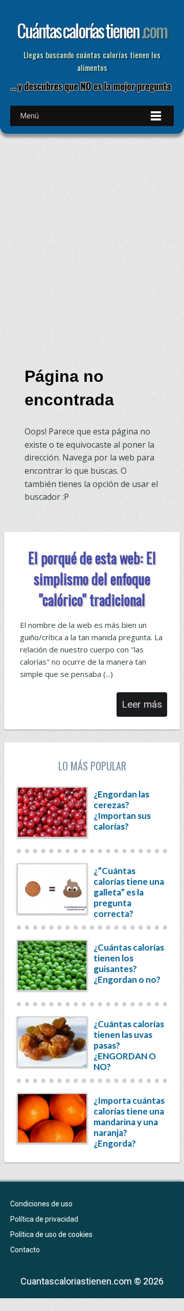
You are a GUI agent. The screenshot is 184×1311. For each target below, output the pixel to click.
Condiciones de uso (41, 1204)
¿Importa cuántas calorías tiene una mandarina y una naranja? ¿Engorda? (129, 1122)
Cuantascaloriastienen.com (76, 1281)
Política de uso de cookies (51, 1234)
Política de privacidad (44, 1219)
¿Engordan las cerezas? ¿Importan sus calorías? (122, 810)
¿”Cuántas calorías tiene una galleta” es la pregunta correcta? (129, 892)
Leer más (142, 704)
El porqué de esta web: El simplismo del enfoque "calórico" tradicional (92, 578)
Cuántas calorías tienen (92, 30)
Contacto (25, 1250)
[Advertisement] (92, 242)
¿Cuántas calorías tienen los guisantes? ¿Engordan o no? (129, 963)
